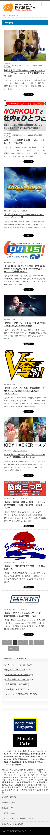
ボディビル (18, 777)
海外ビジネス (35, 787)
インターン (18, 772)
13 (11, 648)
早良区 (25, 785)
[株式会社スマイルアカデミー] (19, 7)
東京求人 (11, 787)
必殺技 (18, 785)
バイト (10, 775)
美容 (30, 790)
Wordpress (32, 770)
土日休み (35, 782)
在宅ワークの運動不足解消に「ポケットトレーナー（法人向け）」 (24, 141)
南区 (22, 782)
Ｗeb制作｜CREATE (15, 689)
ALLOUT (6, 770)
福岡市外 (9, 790)
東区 (18, 787)
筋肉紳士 (24, 790)
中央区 (8, 782)
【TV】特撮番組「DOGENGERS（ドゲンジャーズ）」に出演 (24, 215)
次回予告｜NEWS (8, 813)
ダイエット (28, 772)
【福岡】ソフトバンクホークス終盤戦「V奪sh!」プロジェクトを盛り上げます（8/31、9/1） (24, 391)
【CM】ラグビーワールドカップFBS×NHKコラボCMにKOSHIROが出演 (25, 324)
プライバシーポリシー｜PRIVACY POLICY (17, 819)
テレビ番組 (39, 772)
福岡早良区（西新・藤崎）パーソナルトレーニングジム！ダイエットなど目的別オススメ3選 (24, 73)
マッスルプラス (30, 777)
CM (11, 770)
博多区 (27, 782)
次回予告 (25, 787)
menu (45, 4)
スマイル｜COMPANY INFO (18, 694)
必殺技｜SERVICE (8, 802)
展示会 (12, 785)
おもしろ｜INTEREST (11, 65)
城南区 (42, 782)
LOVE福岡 (18, 770)
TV (25, 770)
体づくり (15, 782)
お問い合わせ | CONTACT (12, 824)
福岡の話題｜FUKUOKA (17, 674)
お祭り (40, 770)
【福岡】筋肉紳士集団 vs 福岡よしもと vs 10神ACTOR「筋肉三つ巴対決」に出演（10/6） (24, 505)
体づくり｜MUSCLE (26, 65)
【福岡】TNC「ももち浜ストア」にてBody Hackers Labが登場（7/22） (22, 614)
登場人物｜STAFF (8, 808)
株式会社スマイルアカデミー (19, 831)
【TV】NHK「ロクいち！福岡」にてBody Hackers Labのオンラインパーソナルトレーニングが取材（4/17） (24, 269)
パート (16, 775)
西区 (35, 790)
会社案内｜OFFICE (9, 797)
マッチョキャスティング (20, 780)
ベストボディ (36, 775)
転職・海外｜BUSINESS (17, 679)
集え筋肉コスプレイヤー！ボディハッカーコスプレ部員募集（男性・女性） (24, 455)
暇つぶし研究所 (35, 785)
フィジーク (25, 775)
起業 (39, 790)
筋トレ (16, 790)
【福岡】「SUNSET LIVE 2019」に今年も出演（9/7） (24, 567)
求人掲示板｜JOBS (14, 684)
